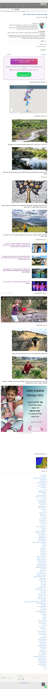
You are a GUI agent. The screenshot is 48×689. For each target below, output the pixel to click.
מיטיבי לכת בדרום (42, 594)
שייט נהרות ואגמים (42, 664)
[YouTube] (23, 679)
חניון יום (44, 511)
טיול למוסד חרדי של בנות (40, 531)
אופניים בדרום (43, 476)
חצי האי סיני (43, 525)
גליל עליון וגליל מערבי (41, 495)
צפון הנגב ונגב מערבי (41, 645)
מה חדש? (43, 177)
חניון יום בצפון (43, 515)
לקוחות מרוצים (43, 578)
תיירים (44, 669)
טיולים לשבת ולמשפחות (41, 567)
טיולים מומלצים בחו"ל (40, 239)
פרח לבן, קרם (43, 628)
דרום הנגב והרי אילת (41, 500)
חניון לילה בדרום (42, 518)
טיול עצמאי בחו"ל (42, 540)
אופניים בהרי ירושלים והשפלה (39, 478)
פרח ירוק (44, 625)
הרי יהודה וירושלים (42, 507)
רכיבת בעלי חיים (42, 651)
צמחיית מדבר (43, 644)
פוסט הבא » (8, 54)
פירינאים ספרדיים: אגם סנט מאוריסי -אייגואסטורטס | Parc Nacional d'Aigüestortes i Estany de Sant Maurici (16, 270)
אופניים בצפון (43, 481)
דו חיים (44, 498)
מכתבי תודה (43, 600)
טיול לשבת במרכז (42, 536)
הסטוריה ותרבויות (42, 503)
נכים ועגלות (43, 608)
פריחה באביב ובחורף (41, 631)
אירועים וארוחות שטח (41, 482)
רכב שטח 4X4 (43, 650)
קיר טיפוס (44, 648)
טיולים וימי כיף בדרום (41, 558)
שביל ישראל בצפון (42, 659)
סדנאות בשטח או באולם (41, 611)
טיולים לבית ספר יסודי (41, 561)
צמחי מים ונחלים (42, 640)
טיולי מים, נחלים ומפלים (39, 116)
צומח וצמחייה (43, 637)
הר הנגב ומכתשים (42, 506)
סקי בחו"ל (44, 614)
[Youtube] (41, 41)
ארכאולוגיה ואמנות (42, 486)
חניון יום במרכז (43, 514)
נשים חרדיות (43, 609)
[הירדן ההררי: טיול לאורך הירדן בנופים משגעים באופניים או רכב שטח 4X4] (24, 130)
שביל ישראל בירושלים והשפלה (39, 656)
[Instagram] (21, 679)
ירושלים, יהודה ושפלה (41, 575)
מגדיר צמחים (43, 586)
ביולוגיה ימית (43, 487)
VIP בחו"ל (44, 475)
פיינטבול (44, 617)
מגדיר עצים (43, 584)
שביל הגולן (43, 653)
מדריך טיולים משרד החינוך (40, 589)
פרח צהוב (44, 630)
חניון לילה (44, 517)
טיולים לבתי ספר (42, 562)
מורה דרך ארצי (43, 590)
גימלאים (44, 493)
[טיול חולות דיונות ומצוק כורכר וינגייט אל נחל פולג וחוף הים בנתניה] (24, 339)
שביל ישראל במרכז (42, 658)
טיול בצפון (44, 529)
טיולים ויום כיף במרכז (41, 556)
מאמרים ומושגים (42, 579)
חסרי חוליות (43, 523)
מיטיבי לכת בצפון (42, 597)
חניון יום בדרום (43, 512)
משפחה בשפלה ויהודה (41, 603)
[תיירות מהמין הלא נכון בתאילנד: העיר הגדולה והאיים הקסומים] (39, 286)
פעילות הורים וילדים (42, 620)
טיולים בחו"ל (43, 553)
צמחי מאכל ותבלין (42, 639)
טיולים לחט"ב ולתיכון (41, 564)
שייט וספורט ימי (42, 662)
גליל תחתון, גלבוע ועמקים (40, 496)
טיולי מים (44, 545)
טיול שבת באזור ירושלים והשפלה (39, 542)
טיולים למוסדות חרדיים (41, 565)
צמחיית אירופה (43, 642)
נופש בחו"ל (43, 604)
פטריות (44, 615)
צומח (45, 636)
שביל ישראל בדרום (42, 655)
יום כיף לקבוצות (42, 572)
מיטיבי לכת (43, 592)
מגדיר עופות (43, 583)
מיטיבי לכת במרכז (42, 595)
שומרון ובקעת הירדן (42, 661)
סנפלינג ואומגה (42, 612)
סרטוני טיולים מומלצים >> (39, 293)
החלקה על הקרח (42, 501)
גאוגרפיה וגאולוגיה (42, 492)
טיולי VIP (44, 543)
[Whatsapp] (43, 41)
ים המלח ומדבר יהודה (41, 573)
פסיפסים (44, 619)
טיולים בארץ (43, 550)
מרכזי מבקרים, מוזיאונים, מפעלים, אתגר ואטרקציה (35, 601)
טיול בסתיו (44, 528)
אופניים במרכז (43, 479)
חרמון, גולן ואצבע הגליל (41, 526)
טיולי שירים (43, 547)
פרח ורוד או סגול (42, 623)
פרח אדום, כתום (42, 622)
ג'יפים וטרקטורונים (42, 490)
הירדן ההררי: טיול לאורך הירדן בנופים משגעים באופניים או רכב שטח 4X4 (27, 144)
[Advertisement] (24, 443)
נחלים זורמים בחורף (41, 606)
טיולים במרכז (43, 554)
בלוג (45, 489)
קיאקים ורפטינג (43, 647)
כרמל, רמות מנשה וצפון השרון (39, 576)
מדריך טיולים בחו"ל (42, 587)
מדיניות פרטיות (24, 683)
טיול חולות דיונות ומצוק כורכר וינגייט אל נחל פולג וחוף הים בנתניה (29, 353)
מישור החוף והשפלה (41, 598)
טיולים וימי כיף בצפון (41, 559)
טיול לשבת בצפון (42, 537)
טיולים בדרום (43, 551)
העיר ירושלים (43, 504)
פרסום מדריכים (42, 634)
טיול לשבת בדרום (42, 534)
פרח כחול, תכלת (42, 626)
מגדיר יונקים (43, 581)
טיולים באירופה (43, 548)
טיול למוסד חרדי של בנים (40, 532)
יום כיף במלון (43, 570)
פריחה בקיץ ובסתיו (42, 633)
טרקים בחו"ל (43, 568)
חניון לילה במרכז (42, 520)
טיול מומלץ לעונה (42, 539)
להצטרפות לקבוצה (22, 75)
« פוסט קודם (43, 54)
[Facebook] (45, 41)
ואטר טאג (44, 509)
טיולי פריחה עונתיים (40, 325)
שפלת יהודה (43, 666)
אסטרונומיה (43, 484)
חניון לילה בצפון (42, 522)
